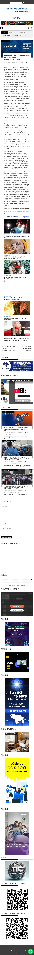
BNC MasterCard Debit (9, 434)
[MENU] (1, 28)
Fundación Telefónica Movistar (12, 463)
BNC (27, 432)
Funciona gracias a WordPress (9, 950)
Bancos (3, 40)
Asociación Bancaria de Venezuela (12, 492)
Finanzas (7, 412)
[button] (30, 951)
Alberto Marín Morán (18, 62)
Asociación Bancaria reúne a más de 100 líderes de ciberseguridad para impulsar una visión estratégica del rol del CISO (16, 487)
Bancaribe (6, 64)
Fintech (11, 412)
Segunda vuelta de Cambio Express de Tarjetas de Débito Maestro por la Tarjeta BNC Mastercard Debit (16, 429)
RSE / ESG (7, 40)
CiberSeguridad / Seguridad (11, 470)
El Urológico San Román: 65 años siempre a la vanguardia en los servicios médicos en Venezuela (9, 349)
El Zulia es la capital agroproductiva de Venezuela (27, 348)
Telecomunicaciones (11, 441)
